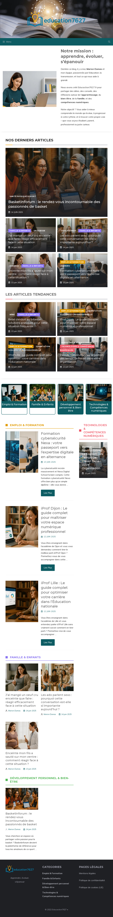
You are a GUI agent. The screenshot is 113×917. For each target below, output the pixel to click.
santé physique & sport (23, 196)
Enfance (14, 266)
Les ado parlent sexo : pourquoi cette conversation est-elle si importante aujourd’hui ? (80, 239)
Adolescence (68, 231)
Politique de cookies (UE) (91, 887)
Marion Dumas (14, 711)
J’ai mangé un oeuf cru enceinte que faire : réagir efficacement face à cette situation (29, 239)
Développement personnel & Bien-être (70, 407)
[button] (109, 42)
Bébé (12, 315)
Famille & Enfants (20, 231)
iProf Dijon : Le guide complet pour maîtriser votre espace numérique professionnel (79, 323)
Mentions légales (87, 873)
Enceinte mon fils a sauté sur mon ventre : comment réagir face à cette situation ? (30, 274)
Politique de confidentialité (92, 880)
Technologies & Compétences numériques (98, 407)
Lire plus (48, 492)
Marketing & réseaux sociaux (77, 343)
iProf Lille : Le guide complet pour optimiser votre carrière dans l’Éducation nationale (30, 358)
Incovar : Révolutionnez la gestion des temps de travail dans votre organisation (81, 358)
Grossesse (39, 231)
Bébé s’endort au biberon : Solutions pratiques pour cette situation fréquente (27, 323)
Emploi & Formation (72, 262)
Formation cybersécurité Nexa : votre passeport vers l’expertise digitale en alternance (80, 274)
